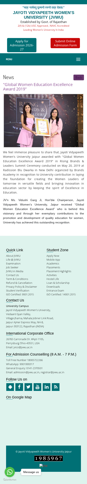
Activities (52, 275)
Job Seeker (12, 267)
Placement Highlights (59, 271)
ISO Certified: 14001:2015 (61, 294)
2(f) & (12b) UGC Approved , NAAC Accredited (43, 25)
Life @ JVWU (13, 259)
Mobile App (53, 259)
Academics (53, 263)
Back (78, 77)
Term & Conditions (17, 279)
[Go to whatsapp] (10, 472)
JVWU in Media (14, 271)
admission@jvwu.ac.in (26, 372)
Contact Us (12, 275)
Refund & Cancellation (19, 283)
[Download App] (10, 387)
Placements (53, 267)
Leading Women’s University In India (43, 30)
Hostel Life (53, 279)
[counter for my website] (48, 458)
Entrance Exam (55, 290)
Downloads (53, 286)
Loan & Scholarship (58, 283)
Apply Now (53, 256)
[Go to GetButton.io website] (9, 480)
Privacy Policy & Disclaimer (21, 286)
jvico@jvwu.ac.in (23, 347)
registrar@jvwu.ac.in (52, 372)
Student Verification (17, 290)
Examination (13, 263)
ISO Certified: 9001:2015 (20, 294)
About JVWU (13, 256)
